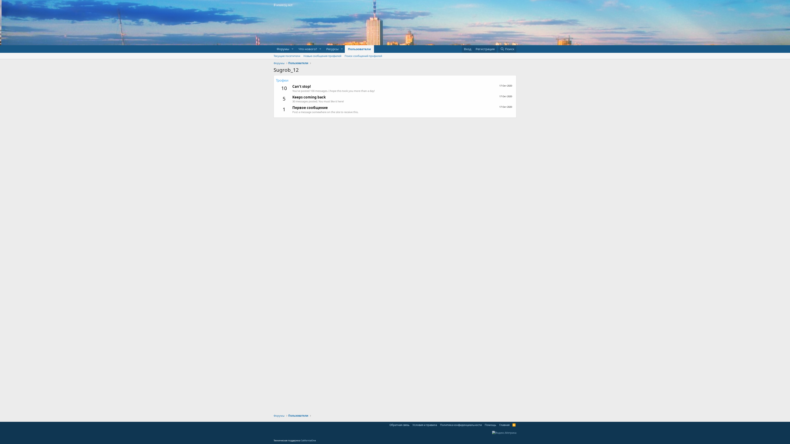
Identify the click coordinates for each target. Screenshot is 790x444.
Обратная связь (399, 425)
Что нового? (308, 49)
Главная (504, 425)
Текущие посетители (287, 56)
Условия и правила (424, 425)
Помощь (490, 425)
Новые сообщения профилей (322, 56)
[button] (292, 49)
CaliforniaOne (308, 440)
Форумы (283, 49)
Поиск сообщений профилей (363, 56)
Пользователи (359, 49)
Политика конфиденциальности (461, 425)
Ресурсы (332, 49)
